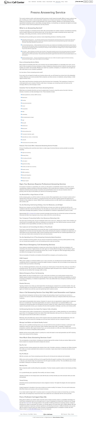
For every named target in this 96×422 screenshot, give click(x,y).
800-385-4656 (79, 1)
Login (91, 1)
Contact (72, 414)
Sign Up (85, 1)
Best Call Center (28, 402)
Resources (65, 414)
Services (35, 414)
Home (21, 414)
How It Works (30, 414)
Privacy (62, 417)
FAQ (62, 414)
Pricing (69, 414)
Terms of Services (56, 417)
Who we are (25, 414)
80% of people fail (31, 213)
